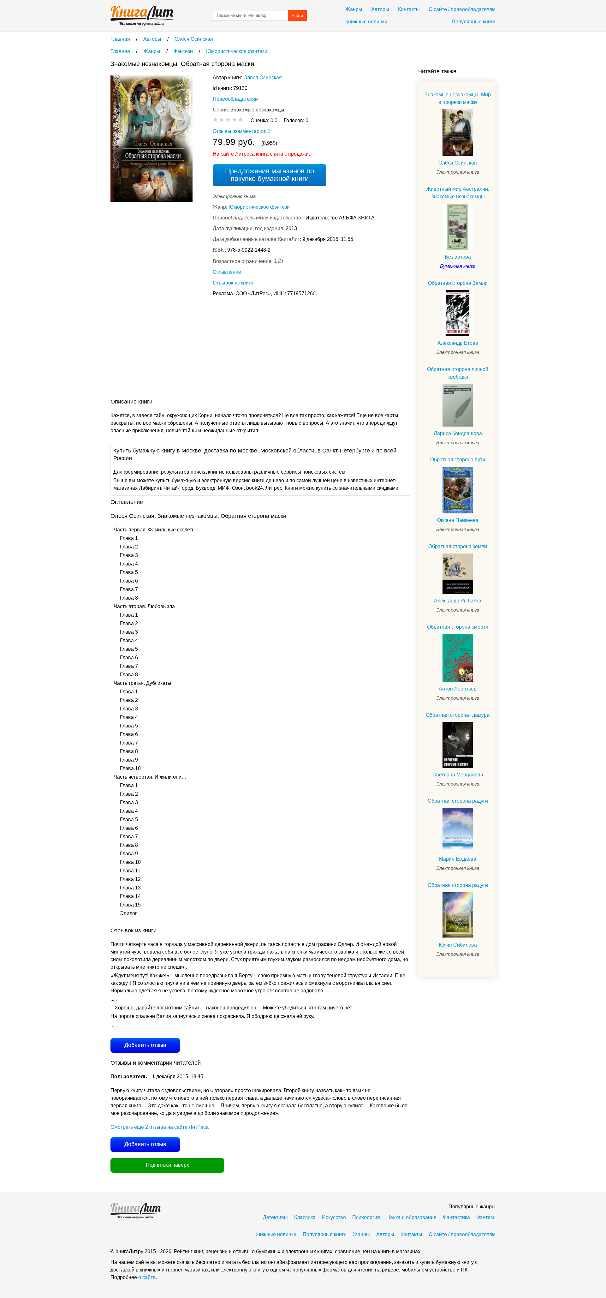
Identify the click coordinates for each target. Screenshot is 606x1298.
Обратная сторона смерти (457, 627)
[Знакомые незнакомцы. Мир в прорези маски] (458, 132)
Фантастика (456, 1217)
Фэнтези (486, 1217)
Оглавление (227, 272)
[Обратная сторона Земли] (458, 313)
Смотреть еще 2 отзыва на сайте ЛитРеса (159, 1127)
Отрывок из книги (233, 282)
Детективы (275, 1217)
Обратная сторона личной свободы (457, 373)
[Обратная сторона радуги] (458, 830)
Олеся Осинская (262, 77)
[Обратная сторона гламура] (458, 745)
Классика (305, 1217)
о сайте (147, 1277)
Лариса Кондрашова (458, 433)
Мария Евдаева (457, 859)
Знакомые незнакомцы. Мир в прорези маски (458, 98)
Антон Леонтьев (458, 688)
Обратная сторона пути (457, 459)
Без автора (458, 257)
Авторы (380, 9)
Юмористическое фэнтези (259, 207)
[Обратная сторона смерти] (458, 658)
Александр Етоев (457, 343)
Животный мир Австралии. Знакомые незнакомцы (457, 192)
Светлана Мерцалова (457, 774)
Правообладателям (235, 99)
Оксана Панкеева (457, 520)
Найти (297, 15)
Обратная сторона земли (457, 546)
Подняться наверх (167, 1165)
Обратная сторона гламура (458, 715)
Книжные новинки (366, 21)
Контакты (409, 9)
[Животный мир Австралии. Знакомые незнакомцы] (458, 227)
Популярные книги (474, 21)
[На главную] (142, 16)
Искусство (334, 1217)
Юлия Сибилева (458, 945)
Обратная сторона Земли (458, 283)
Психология (366, 1217)
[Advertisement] (225, 349)
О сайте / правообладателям (462, 9)
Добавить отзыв (145, 1045)
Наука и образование (411, 1217)
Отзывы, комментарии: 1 (241, 131)
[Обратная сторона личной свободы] (458, 405)
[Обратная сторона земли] (458, 573)
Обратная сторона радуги (458, 801)
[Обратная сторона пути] (458, 490)
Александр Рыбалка (457, 600)
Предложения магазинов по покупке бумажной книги (269, 174)
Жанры (353, 9)
